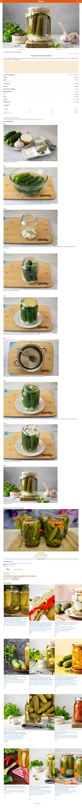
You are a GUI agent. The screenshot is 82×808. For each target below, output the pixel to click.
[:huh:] (25, 576)
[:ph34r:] (23, 576)
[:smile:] (17, 576)
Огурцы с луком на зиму (60, 621)
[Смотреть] (41, 530)
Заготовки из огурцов (8, 563)
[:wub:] (15, 576)
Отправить (16, 579)
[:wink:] (4, 576)
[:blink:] (28, 576)
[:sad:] (7, 576)
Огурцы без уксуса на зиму (35, 675)
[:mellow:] (31, 576)
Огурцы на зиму (16, 563)
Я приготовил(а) (41, 558)
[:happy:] (12, 576)
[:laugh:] (30, 576)
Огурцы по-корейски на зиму (61, 675)
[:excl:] (27, 576)
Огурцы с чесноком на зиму (35, 717)
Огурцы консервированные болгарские (12, 617)
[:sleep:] (9, 576)
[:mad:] (18, 576)
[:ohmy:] (8, 576)
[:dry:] (11, 576)
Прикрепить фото (8, 579)
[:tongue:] (33, 576)
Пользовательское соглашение (41, 804)
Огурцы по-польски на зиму (61, 785)
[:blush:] (21, 576)
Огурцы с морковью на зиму (10, 675)
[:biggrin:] (35, 576)
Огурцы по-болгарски (33, 621)
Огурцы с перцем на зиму (34, 785)
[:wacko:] (5, 576)
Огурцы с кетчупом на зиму (9, 785)
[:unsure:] (24, 576)
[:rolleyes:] (20, 576)
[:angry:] (34, 576)
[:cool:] (14, 576)
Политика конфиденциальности (41, 806)
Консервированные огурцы (26, 563)
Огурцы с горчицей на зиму (9, 731)
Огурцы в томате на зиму (60, 731)
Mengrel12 (77, 53)
